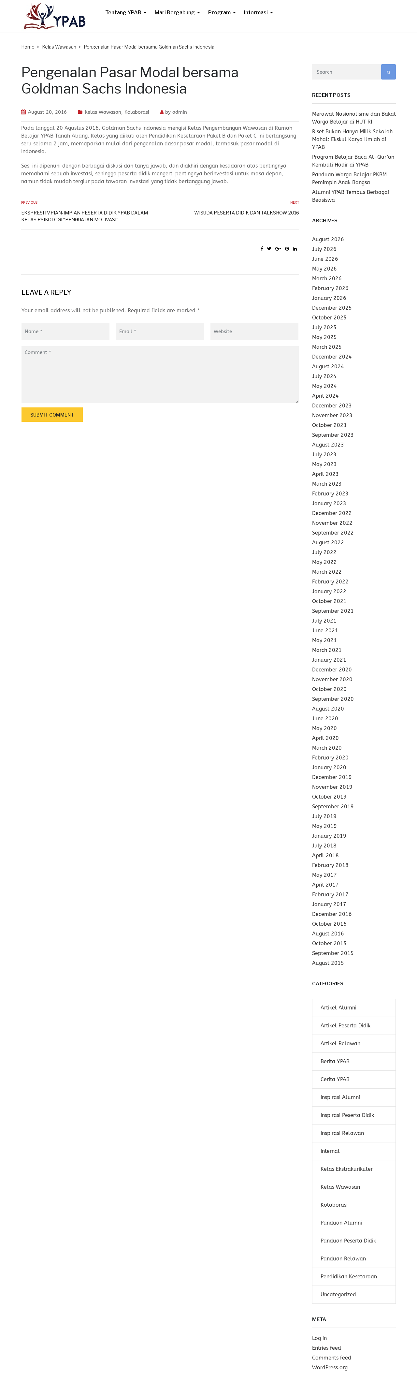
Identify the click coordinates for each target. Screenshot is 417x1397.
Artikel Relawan (340, 1043)
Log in (319, 1338)
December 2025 (332, 308)
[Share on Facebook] (262, 249)
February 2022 (330, 582)
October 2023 (329, 425)
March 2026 (327, 278)
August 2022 (328, 542)
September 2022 (333, 533)
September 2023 (333, 435)
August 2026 (328, 239)
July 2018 (324, 846)
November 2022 (332, 523)
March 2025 (327, 347)
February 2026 (330, 288)
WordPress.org (330, 1367)
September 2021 (333, 611)
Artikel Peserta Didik (345, 1025)
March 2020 (327, 748)
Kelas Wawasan (103, 112)
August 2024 (328, 366)
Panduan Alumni (341, 1223)
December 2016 (332, 914)
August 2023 (328, 445)
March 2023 (327, 484)
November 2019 (332, 787)
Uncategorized (338, 1294)
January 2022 (329, 591)
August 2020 (328, 709)
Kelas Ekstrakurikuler (347, 1169)
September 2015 (333, 953)
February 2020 (330, 758)
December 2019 (332, 777)
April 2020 (325, 738)
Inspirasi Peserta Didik (347, 1115)
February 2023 (330, 494)
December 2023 (332, 406)
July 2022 (324, 552)
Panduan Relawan (343, 1259)
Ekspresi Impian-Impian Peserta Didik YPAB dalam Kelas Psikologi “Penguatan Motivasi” (84, 216)
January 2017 (329, 904)
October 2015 (329, 943)
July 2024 (324, 376)
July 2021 (324, 621)
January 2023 (329, 503)
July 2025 (324, 327)
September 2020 (333, 699)
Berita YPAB (335, 1061)
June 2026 (325, 259)
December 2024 (332, 357)
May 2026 (324, 269)
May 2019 (324, 826)
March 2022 (327, 572)
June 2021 (325, 630)
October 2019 (329, 797)
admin (179, 112)
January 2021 (329, 660)
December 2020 (332, 670)
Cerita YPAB (335, 1079)
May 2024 (324, 386)
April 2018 (325, 855)
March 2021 (327, 650)
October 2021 (329, 601)
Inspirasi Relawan (342, 1133)
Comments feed (331, 1358)
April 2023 (325, 474)
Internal (330, 1151)
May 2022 (324, 562)
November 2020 (332, 679)
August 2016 (328, 934)
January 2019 (329, 836)
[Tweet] (269, 249)
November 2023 (332, 415)
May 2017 (324, 875)
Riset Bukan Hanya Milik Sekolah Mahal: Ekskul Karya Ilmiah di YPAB (352, 139)
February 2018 (330, 865)
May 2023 (324, 464)
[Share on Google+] (278, 249)
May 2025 (324, 337)
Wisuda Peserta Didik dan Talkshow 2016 (246, 212)
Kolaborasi (136, 112)
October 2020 (329, 689)
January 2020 (329, 767)
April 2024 (325, 396)
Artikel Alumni (338, 1008)
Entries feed (326, 1348)
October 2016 (329, 924)
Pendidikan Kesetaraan (349, 1276)
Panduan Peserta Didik (348, 1241)
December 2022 (332, 513)
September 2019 (333, 806)
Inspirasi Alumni (340, 1097)
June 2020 (325, 718)
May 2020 (324, 728)
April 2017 (325, 885)
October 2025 (329, 318)
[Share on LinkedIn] (295, 249)
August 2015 (328, 963)
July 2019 (324, 816)
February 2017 (330, 894)
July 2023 (324, 454)
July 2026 (324, 249)
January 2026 (329, 298)
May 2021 (324, 640)
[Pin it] (287, 249)
